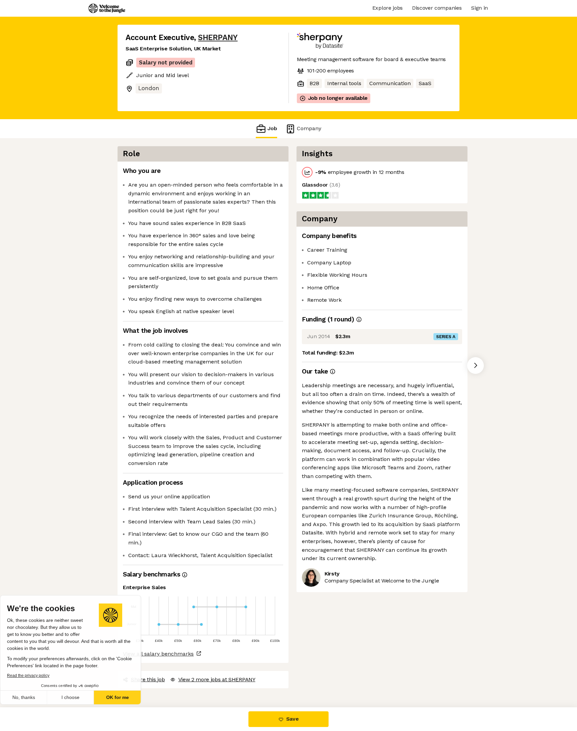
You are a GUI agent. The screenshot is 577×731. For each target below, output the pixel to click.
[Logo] (106, 8)
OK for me (123, 697)
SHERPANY (217, 37)
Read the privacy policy (34, 675)
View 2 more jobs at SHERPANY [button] (217, 670)
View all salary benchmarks (157, 644)
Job (272, 128)
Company (307, 128)
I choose (77, 697)
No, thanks (30, 697)
